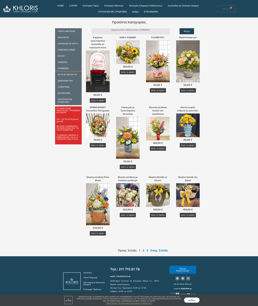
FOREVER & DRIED (66, 50)
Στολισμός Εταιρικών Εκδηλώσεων (145, 6)
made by (183, 289)
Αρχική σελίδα (117, 30)
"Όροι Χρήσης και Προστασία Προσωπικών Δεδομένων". (129, 303)
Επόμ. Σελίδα (159, 250)
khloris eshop (132, 30)
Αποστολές (87, 273)
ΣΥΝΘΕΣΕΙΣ (63, 68)
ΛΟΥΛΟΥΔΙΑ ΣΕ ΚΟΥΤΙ (68, 43)
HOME (60, 6)
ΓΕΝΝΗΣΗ (62, 62)
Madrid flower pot (188, 37)
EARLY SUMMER (128, 37)
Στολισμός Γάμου (91, 6)
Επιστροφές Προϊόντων (92, 289)
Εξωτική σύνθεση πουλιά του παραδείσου (158, 110)
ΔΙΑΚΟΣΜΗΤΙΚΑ (65, 80)
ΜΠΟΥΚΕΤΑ (63, 37)
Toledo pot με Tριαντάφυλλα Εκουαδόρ (127, 110)
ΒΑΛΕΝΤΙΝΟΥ (64, 93)
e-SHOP (73, 6)
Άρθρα (135, 12)
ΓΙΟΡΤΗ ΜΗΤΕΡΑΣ (66, 31)
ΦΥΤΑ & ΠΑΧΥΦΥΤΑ (67, 74)
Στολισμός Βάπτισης (114, 6)
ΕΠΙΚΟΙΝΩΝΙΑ (151, 12)
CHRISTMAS (64, 87)
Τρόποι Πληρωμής (90, 278)
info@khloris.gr (123, 276)
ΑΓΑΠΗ (61, 56)
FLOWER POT (157, 37)
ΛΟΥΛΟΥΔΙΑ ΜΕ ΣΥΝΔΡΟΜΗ (112, 12)
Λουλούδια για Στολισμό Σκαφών (183, 6)
